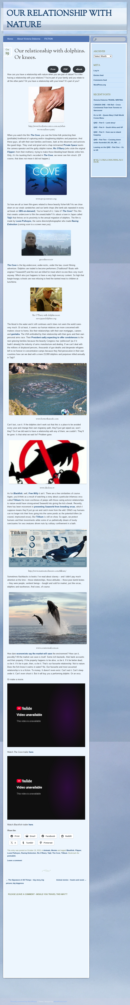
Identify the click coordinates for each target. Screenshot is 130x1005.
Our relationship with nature (59, 19)
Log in (96, 70)
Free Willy (33, 493)
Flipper (10, 152)
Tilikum (17, 500)
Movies (54, 850)
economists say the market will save (34, 653)
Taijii (9, 218)
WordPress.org (100, 85)
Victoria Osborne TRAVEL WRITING (108, 100)
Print (53, 69)
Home (10, 39)
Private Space (70, 145)
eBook (79, 69)
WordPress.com (60, 1001)
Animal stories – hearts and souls (71, 880)
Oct (7, 50)
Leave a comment (14, 860)
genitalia (15, 334)
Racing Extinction (28, 853)
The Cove (35, 135)
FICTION (48, 39)
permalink (11, 856)
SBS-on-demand (27, 211)
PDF (66, 69)
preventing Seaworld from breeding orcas (54, 507)
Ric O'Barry (42, 853)
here (31, 752)
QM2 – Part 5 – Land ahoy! (104, 123)
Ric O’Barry (59, 148)
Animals (46, 850)
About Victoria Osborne (28, 39)
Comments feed (100, 80)
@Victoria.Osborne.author (109, 161)
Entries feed (99, 75)
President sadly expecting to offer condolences (54, 337)
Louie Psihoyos (23, 221)
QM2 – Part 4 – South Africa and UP (108, 127)
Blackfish (18, 493)
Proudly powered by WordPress (23, 1001)
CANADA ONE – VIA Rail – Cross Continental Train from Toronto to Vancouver (108, 107)
